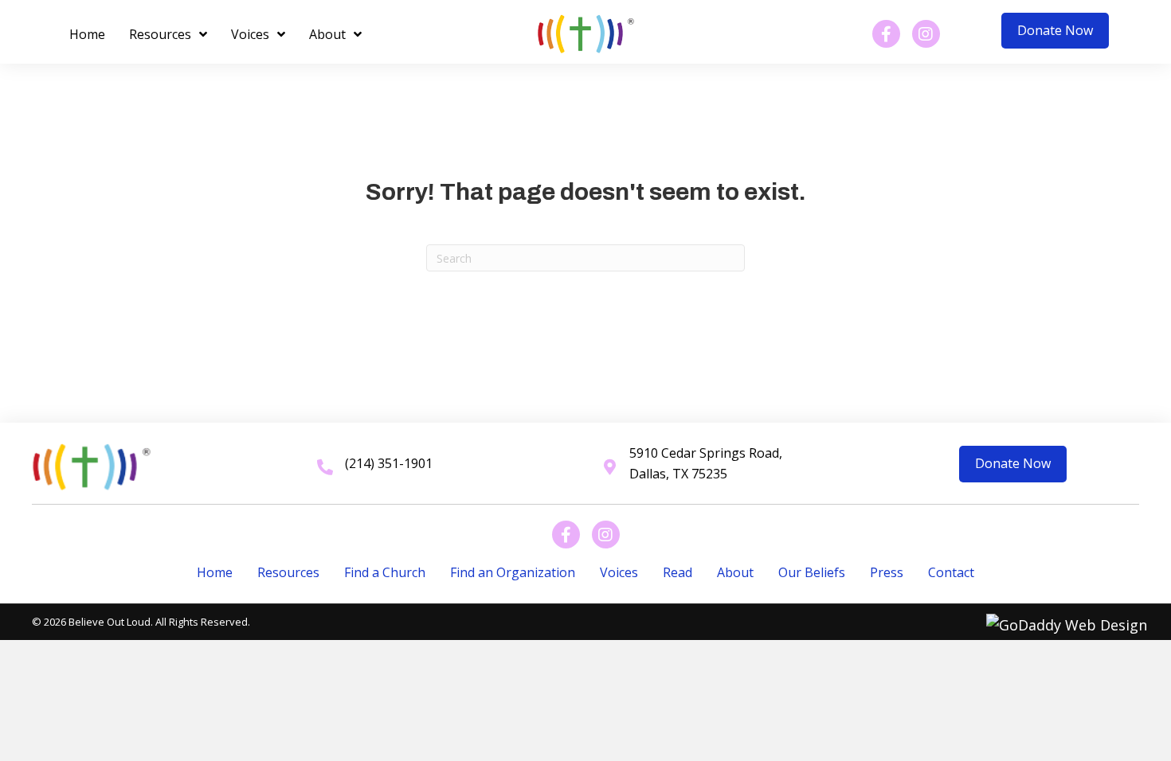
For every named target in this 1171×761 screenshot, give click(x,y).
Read (677, 572)
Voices (619, 572)
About (735, 572)
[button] (1055, 31)
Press (886, 572)
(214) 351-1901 (389, 463)
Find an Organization (512, 572)
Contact (951, 572)
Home (215, 572)
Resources (288, 572)
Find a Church (384, 572)
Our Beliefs (811, 572)
